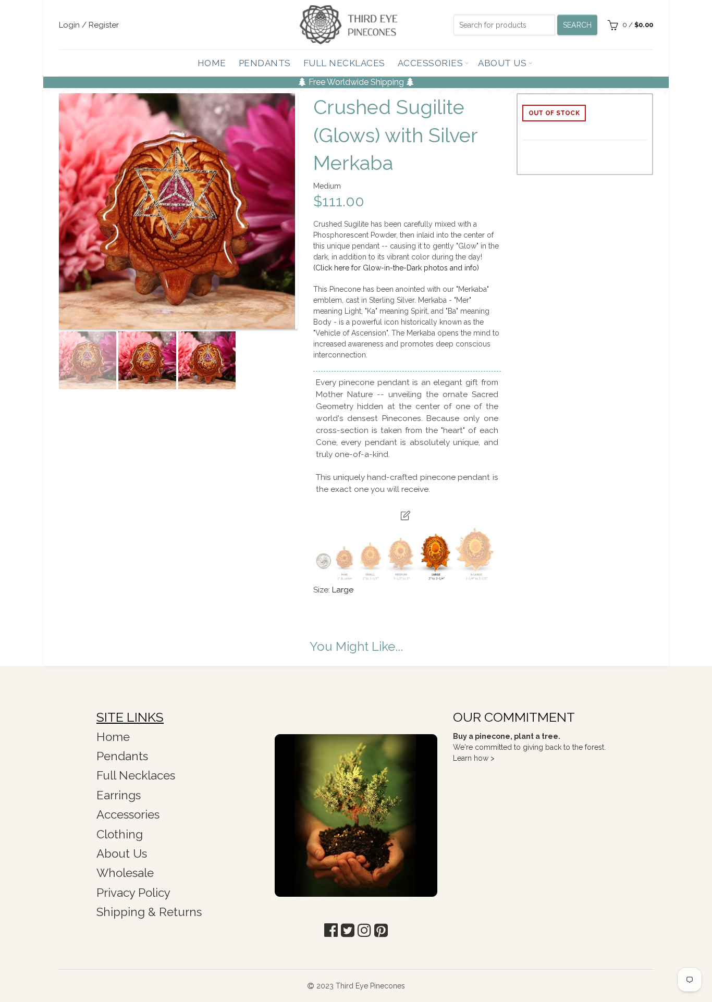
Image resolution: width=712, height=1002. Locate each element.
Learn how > (474, 758)
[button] (331, 930)
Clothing (119, 834)
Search (577, 25)
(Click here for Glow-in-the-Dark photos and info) (396, 268)
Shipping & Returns (149, 912)
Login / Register (89, 25)
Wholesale (125, 873)
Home (212, 63)
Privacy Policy (133, 892)
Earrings (118, 795)
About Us (502, 63)
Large (342, 590)
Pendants (265, 63)
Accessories (430, 63)
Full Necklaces (344, 63)
